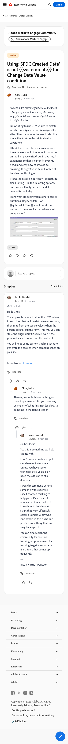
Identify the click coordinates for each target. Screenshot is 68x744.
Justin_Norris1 (22, 297)
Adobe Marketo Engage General (19, 15)
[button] (18, 87)
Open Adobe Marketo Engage (32, 39)
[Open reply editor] (34, 273)
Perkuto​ (27, 363)
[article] (34, 339)
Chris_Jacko (21, 94)
